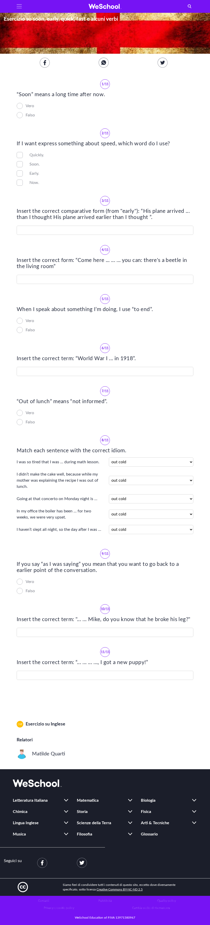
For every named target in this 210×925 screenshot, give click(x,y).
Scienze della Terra (94, 823)
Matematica (88, 800)
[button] (19, 6)
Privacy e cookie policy (59, 907)
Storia (82, 812)
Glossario (149, 834)
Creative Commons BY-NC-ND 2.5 (120, 889)
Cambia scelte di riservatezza (151, 907)
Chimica (20, 812)
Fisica (146, 812)
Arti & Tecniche (155, 823)
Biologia (148, 800)
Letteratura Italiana (30, 800)
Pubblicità (105, 900)
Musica (19, 834)
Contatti (43, 900)
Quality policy (166, 900)
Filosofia (84, 834)
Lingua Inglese (26, 823)
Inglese (58, 724)
